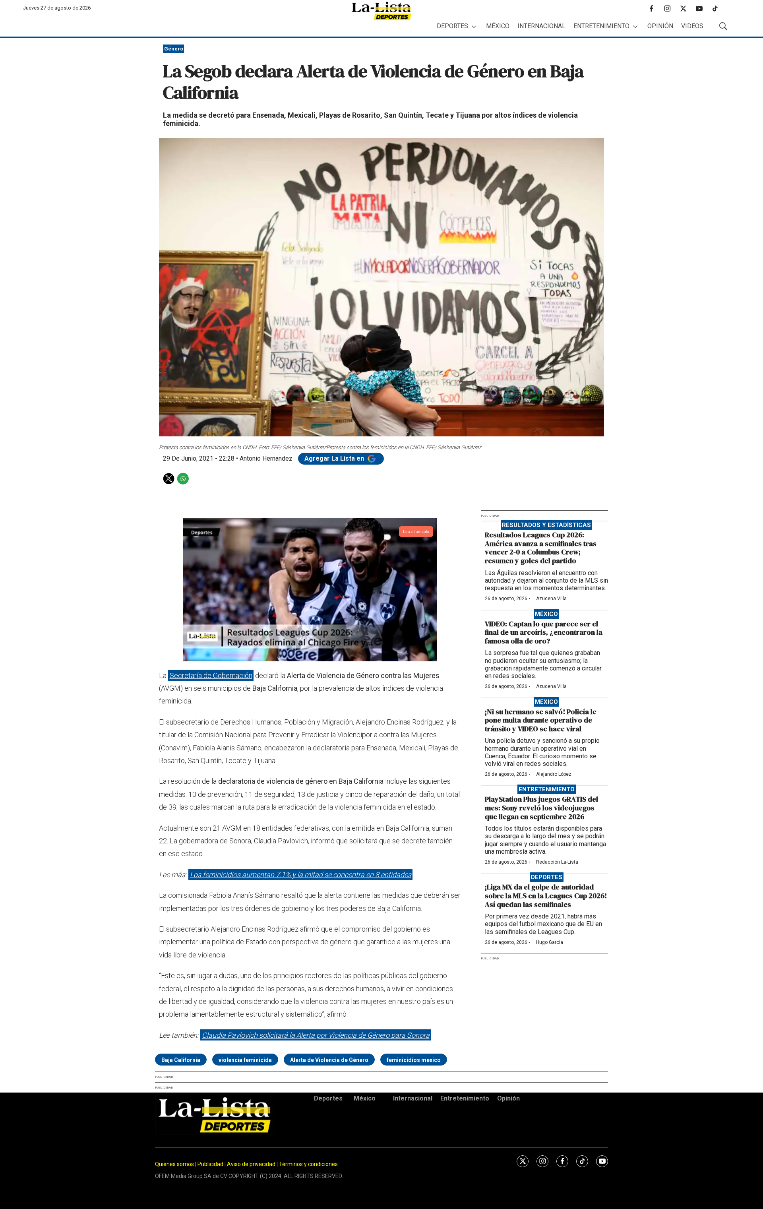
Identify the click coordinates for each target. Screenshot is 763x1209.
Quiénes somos (174, 1164)
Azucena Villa (551, 598)
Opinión (660, 26)
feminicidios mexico (414, 1060)
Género (173, 49)
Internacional (541, 26)
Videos (692, 26)
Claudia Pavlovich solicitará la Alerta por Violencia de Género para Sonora (316, 1035)
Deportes (452, 26)
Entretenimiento (601, 26)
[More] (474, 26)
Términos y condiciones (308, 1164)
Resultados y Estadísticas (546, 525)
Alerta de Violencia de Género (329, 1060)
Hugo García (549, 942)
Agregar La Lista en (335, 458)
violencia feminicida (245, 1060)
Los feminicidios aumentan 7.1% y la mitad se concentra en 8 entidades (300, 874)
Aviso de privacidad (251, 1164)
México (497, 26)
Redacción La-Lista (557, 862)
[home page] (381, 10)
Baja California (180, 1060)
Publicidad (211, 1164)
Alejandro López (553, 774)
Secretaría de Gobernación (211, 675)
